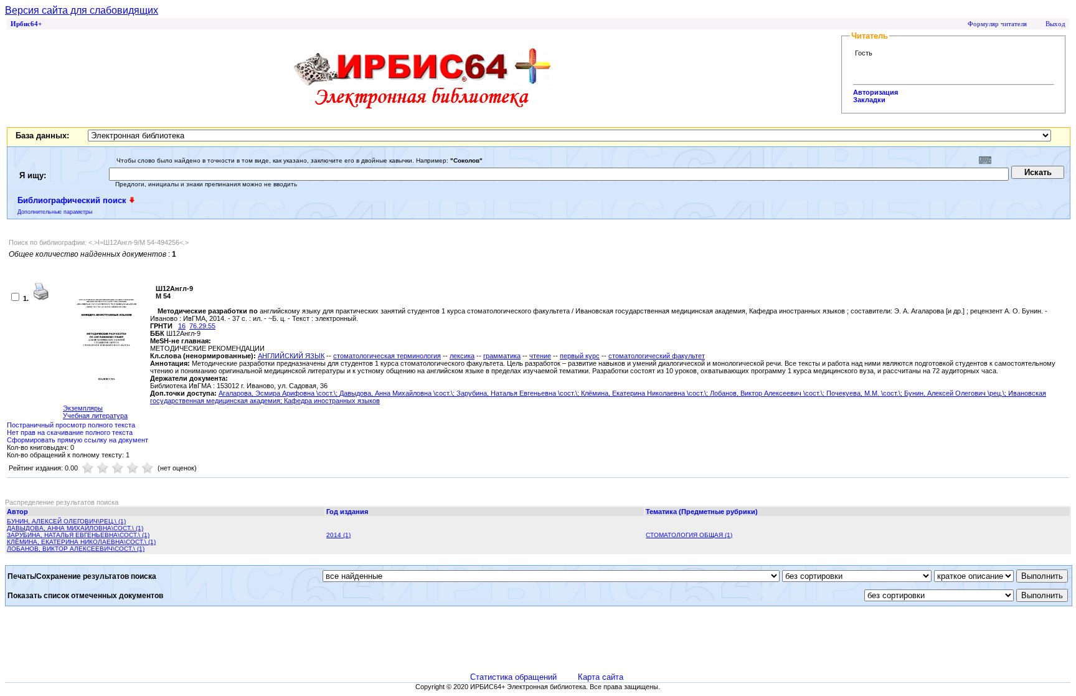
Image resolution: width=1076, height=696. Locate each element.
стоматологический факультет (656, 356)
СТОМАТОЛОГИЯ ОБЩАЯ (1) (689, 535)
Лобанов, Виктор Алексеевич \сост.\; (768, 393)
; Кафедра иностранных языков (330, 400)
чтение (540, 356)
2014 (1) (338, 535)
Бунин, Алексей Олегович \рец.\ (954, 393)
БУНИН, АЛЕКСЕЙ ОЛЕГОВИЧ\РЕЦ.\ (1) (66, 521)
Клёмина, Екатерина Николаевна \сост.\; (645, 393)
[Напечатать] (40, 298)
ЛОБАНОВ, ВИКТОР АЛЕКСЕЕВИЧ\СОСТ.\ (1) (75, 548)
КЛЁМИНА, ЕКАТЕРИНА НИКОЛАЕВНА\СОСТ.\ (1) (81, 541)
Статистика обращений (513, 677)
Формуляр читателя (997, 23)
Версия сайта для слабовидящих (81, 10)
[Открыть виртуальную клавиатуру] (985, 160)
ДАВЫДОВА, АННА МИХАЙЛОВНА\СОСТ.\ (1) (75, 528)
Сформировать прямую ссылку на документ (77, 440)
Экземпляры (83, 408)
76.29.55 (202, 326)
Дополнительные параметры (54, 212)
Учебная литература (95, 415)
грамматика (502, 356)
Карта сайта (600, 677)
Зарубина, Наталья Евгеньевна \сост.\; (518, 393)
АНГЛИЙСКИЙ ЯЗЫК (291, 356)
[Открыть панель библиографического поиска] (132, 200)
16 (182, 326)
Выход (1055, 23)
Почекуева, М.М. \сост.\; (865, 393)
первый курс (580, 356)
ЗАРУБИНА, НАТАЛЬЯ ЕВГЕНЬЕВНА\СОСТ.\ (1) (78, 535)
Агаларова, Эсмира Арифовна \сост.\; (279, 393)
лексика (462, 356)
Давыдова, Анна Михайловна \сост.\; (397, 393)
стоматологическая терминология (387, 356)
